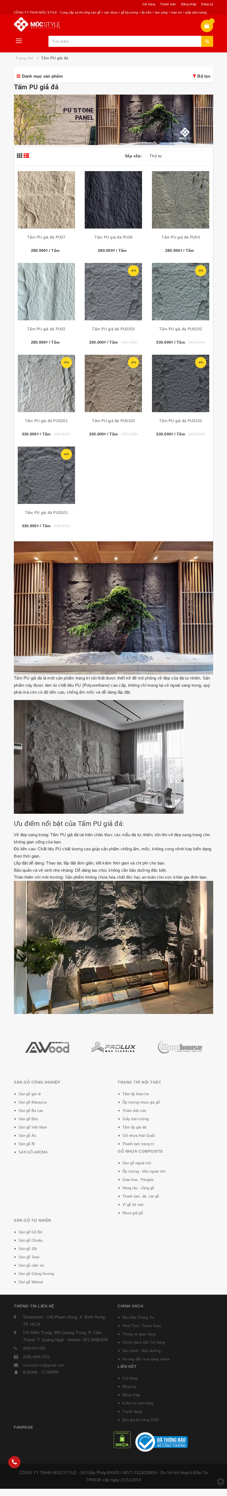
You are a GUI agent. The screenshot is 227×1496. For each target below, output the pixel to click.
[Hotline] (14, 1462)
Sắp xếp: (133, 156)
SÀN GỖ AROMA (33, 1152)
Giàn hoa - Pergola (138, 1180)
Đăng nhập (188, 4)
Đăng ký (207, 4)
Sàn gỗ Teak (29, 1257)
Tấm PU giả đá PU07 (46, 237)
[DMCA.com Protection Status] (122, 1439)
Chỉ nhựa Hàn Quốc (138, 1136)
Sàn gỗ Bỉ (27, 1144)
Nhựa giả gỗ (132, 1213)
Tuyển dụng (132, 1411)
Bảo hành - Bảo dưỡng (141, 1351)
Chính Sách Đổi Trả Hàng (143, 1342)
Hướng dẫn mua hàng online (146, 1359)
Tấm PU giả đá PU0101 (46, 512)
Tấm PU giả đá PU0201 (46, 421)
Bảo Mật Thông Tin (138, 1317)
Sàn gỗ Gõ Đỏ (30, 1232)
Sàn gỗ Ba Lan (31, 1111)
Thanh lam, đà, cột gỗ (140, 1196)
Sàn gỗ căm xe (31, 1265)
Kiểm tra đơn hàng (137, 1403)
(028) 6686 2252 (36, 1357)
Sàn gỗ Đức (29, 1119)
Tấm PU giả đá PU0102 (180, 421)
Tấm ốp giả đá (134, 1127)
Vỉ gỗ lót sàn (132, 1205)
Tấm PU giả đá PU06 (113, 237)
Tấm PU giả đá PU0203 (113, 329)
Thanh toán (168, 4)
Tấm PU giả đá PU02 (46, 329)
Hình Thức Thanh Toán (141, 1326)
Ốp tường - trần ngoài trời (144, 1171)
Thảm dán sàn (134, 1111)
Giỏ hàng (148, 4)
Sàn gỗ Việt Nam (33, 1127)
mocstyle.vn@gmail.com (43, 1365)
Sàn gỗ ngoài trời (136, 1163)
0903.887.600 (34, 1348)
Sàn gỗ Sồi (28, 1249)
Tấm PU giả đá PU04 (180, 237)
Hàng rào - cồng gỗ (138, 1188)
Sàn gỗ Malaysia (33, 1102)
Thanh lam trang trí (138, 1144)
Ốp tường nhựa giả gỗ (141, 1102)
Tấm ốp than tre (135, 1094)
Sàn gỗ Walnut (31, 1282)
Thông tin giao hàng (138, 1334)
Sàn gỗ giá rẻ (30, 1094)
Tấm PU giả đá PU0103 (113, 421)
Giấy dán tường (135, 1119)
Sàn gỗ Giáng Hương (36, 1274)
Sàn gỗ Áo (27, 1136)
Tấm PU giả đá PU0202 (180, 329)
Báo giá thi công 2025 (140, 1420)
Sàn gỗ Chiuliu (31, 1240)
